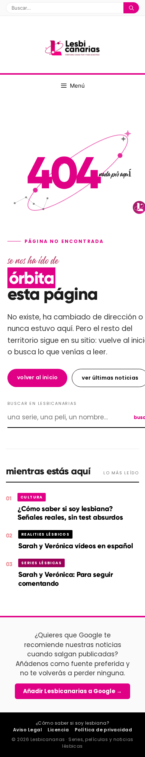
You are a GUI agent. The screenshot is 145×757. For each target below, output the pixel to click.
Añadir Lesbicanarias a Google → (72, 691)
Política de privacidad (103, 730)
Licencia (58, 730)
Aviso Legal (27, 730)
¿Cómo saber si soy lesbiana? (72, 723)
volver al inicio (37, 377)
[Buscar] (131, 7)
